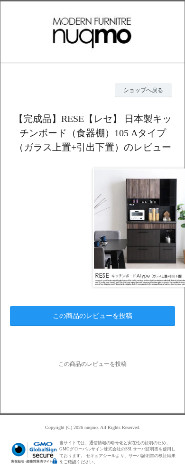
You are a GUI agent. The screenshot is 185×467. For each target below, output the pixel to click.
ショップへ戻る (143, 90)
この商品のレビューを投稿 (92, 315)
